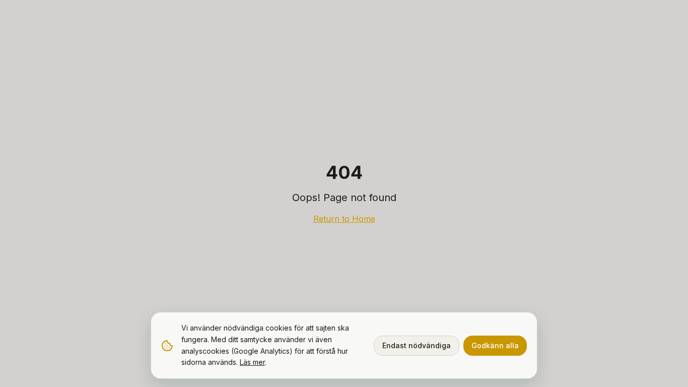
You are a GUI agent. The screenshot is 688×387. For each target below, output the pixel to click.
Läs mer (252, 362)
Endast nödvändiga (416, 345)
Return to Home (344, 219)
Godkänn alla (495, 345)
